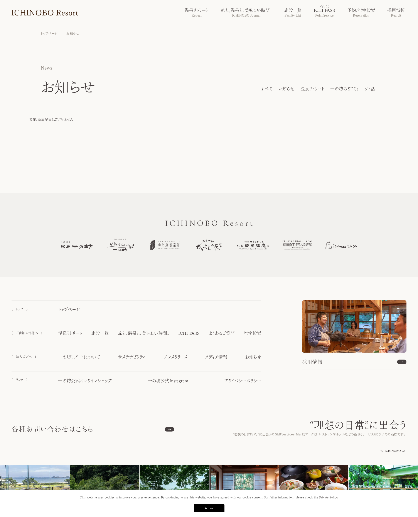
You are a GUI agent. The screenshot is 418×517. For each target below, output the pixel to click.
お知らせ (286, 89)
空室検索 (252, 333)
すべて (267, 89)
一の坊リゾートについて (79, 357)
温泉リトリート (312, 89)
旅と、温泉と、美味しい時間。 (143, 333)
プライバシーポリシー (242, 381)
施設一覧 (100, 333)
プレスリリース (175, 357)
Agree (209, 508)
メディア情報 (216, 357)
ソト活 (369, 89)
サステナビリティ (131, 357)
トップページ (69, 309)
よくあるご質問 (222, 333)
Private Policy (328, 497)
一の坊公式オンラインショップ (85, 381)
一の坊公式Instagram (168, 381)
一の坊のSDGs (344, 89)
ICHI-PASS (189, 333)
